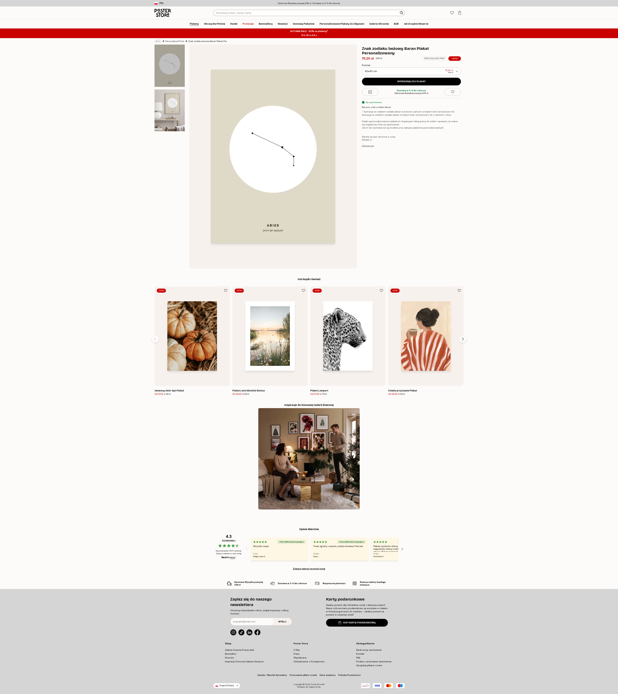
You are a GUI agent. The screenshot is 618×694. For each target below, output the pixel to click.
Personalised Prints (174, 41)
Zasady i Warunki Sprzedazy (272, 675)
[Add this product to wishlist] (452, 92)
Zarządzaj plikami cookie (369, 665)
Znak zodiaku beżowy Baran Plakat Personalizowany (207, 41)
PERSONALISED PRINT (434, 58)
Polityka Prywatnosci (349, 675)
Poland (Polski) (227, 685)
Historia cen (368, 145)
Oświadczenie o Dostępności (309, 661)
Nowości (229, 657)
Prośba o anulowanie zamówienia (373, 661)
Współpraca (300, 657)
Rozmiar (366, 65)
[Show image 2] (169, 110)
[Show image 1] (169, 66)
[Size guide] (370, 92)
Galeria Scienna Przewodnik (239, 649)
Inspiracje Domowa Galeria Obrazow (244, 661)
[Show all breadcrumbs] (158, 41)
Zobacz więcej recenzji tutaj (309, 568)
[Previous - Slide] (155, 339)
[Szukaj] (402, 13)
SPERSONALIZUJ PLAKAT (411, 81)
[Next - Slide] (463, 339)
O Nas (297, 649)
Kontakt (360, 653)
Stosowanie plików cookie (303, 675)
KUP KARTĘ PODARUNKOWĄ (359, 622)
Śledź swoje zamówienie (369, 649)
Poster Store (316, 684)
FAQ (358, 657)
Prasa (296, 653)
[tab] (452, 13)
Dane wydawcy (328, 675)
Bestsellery (230, 653)
